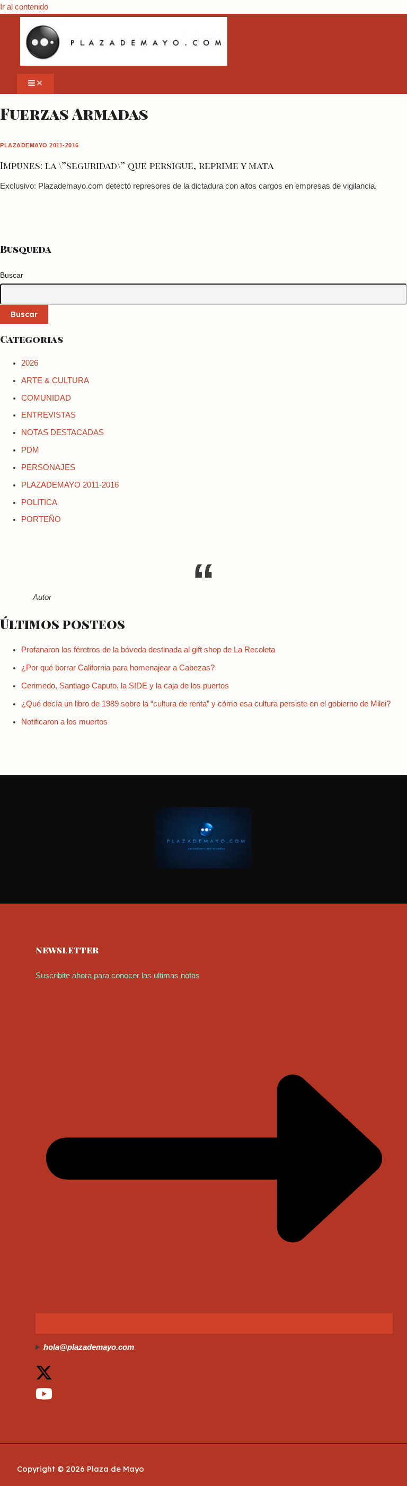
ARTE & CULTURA (55, 380)
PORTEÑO (41, 519)
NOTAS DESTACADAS (62, 432)
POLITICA (39, 502)
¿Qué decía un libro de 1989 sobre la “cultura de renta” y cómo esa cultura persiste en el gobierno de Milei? (206, 704)
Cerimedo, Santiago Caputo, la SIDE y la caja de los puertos (125, 686)
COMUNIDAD (46, 398)
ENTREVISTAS (48, 415)
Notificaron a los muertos (64, 722)
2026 (29, 363)
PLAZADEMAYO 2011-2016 (39, 145)
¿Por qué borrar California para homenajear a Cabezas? (118, 668)
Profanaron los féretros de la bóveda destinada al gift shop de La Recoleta (148, 649)
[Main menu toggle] (35, 84)
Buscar (11, 275)
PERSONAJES (48, 467)
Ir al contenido (24, 7)
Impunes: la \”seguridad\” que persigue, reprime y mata (136, 165)
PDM (30, 450)
